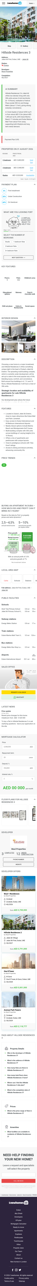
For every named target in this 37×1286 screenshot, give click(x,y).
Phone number (18, 859)
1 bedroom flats (19, 242)
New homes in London (18, 1262)
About (18, 1255)
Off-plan (18, 1220)
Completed (9, 853)
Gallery (25, 46)
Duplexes (18, 1234)
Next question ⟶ (18, 257)
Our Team (18, 1251)
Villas (19, 1244)
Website (18, 864)
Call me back (18, 1181)
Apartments (18, 1231)
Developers (18, 1217)
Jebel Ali (25, 59)
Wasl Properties (7, 71)
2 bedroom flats (11, 246)
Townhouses (18, 1241)
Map (9, 46)
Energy (6, 65)
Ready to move (18, 1227)
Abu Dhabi (18, 1213)
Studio (7, 242)
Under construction (27, 853)
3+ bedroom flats (11, 251)
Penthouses (18, 1238)
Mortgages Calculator (18, 1224)
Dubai (31, 3)
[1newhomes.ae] (18, 1202)
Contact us (18, 1258)
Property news (18, 1248)
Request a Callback (18, 692)
